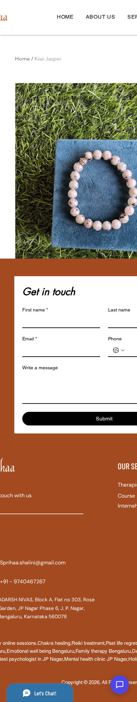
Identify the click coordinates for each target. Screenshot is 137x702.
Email (29, 338)
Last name (119, 309)
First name (35, 309)
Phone (115, 338)
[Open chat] (119, 684)
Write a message (40, 367)
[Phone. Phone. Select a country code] (118, 350)
